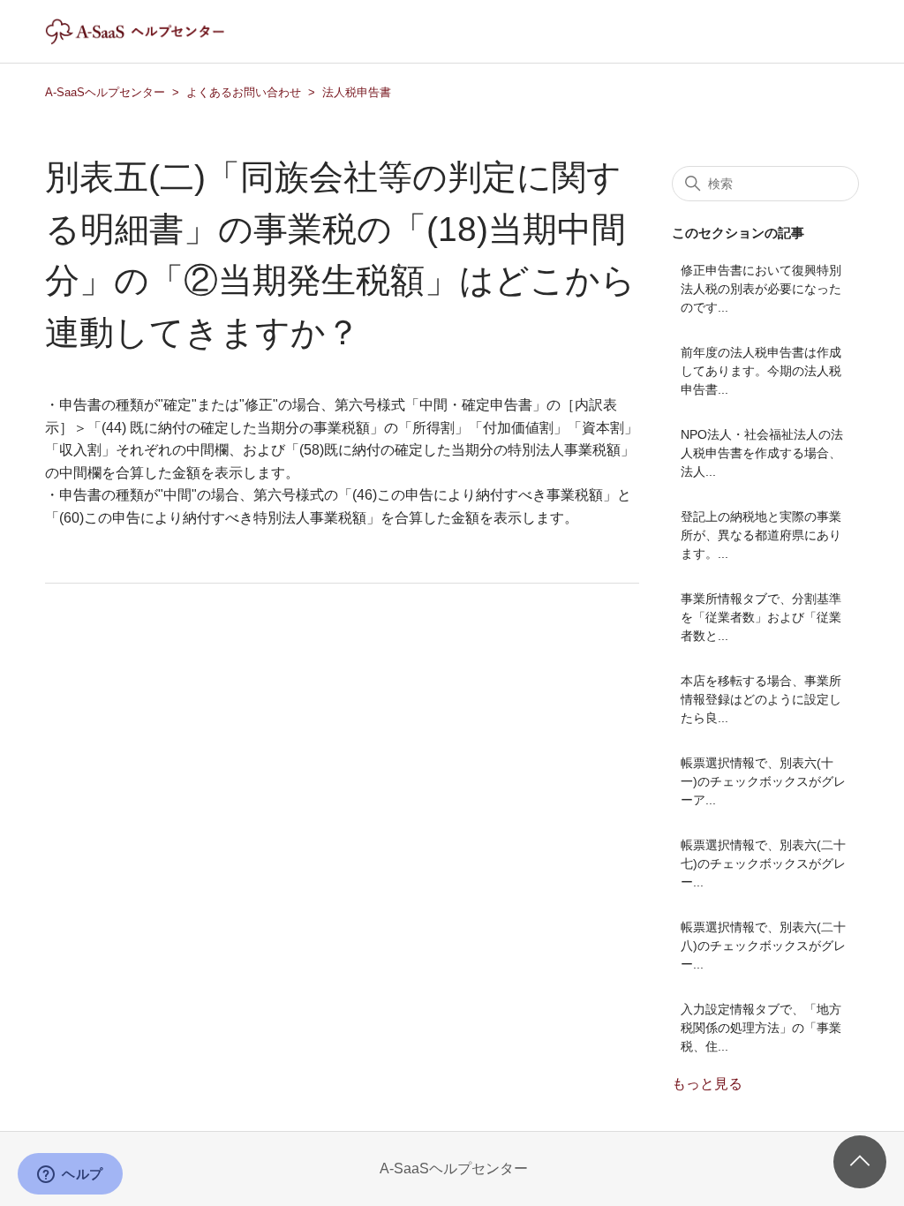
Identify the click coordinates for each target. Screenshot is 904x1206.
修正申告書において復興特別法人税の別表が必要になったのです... (761, 288)
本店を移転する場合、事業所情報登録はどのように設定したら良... (761, 699)
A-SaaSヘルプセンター (105, 92)
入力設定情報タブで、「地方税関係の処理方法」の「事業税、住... (761, 1027)
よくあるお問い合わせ (243, 92)
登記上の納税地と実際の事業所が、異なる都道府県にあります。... (761, 535)
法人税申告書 (356, 92)
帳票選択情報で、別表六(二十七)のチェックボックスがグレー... (763, 863)
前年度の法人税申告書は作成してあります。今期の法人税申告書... (761, 370)
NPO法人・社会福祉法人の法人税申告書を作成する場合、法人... (762, 453)
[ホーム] (149, 40)
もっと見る (707, 1083)
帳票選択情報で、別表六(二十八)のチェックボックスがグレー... (763, 945)
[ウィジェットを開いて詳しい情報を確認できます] (70, 1175)
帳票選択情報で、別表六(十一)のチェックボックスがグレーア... (763, 781)
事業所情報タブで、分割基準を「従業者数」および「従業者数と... (761, 617)
